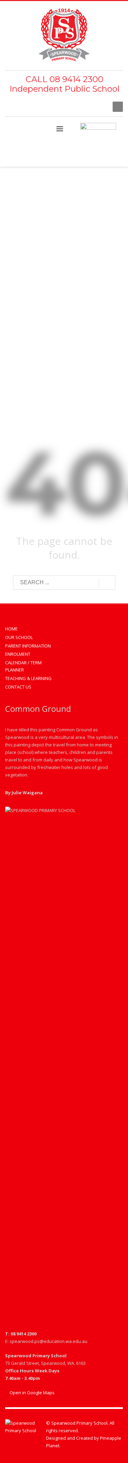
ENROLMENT (17, 654)
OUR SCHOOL (19, 637)
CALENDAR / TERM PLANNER (23, 666)
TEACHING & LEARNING (28, 678)
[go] (107, 583)
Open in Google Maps (32, 1392)
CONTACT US (18, 687)
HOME (11, 629)
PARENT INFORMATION (28, 646)
